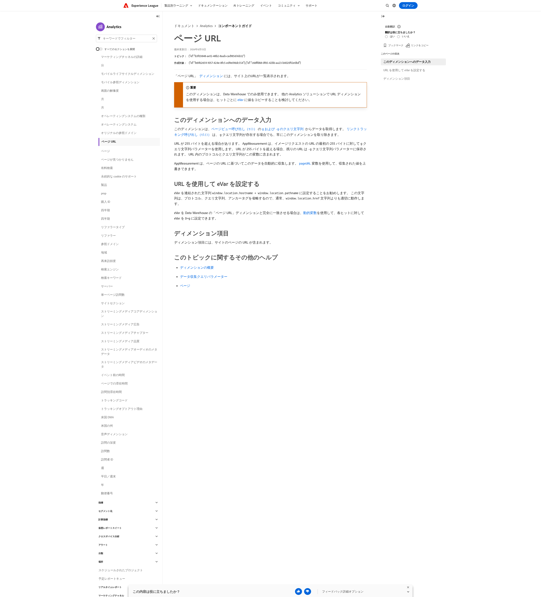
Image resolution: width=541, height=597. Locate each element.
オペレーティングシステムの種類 (123, 116)
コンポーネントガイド (235, 26)
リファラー (108, 235)
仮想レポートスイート (110, 527)
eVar (240, 100)
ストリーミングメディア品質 (120, 341)
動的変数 (310, 213)
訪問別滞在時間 (111, 392)
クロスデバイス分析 (108, 536)
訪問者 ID (107, 459)
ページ (185, 286)
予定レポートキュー (111, 579)
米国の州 (107, 426)
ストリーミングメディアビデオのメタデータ (129, 364)
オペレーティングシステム (119, 124)
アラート (103, 544)
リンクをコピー (420, 45)
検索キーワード (111, 278)
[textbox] (126, 38)
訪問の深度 (108, 442)
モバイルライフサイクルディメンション (127, 74)
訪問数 (105, 451)
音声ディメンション (114, 434)
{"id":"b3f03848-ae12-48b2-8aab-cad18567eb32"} (217, 56)
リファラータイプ (113, 227)
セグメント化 (105, 511)
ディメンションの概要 (197, 267)
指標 (100, 502)
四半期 (105, 210)
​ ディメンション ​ (211, 76)
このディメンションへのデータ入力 (407, 62)
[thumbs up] (298, 591)
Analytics (206, 26)
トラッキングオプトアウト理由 (121, 409)
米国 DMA (107, 417)
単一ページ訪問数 (113, 295)
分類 (100, 553)
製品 (104, 185)
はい (392, 36)
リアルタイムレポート (110, 587)
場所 (100, 561)
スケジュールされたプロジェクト (120, 570)
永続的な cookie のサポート (119, 176)
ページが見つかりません (117, 159)
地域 (104, 252)
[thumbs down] (307, 591)
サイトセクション (113, 303)
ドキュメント (184, 26)
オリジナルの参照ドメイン (119, 133)
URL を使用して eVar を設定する (404, 70)
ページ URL (108, 141)
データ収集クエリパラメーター (203, 276)
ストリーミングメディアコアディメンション (129, 313)
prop (103, 193)
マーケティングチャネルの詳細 (121, 57)
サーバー (107, 286)
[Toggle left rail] (158, 16)
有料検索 (107, 168)
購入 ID (105, 202)
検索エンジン (110, 269)
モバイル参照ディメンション (120, 82)
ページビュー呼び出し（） (234, 129)
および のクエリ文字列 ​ (283, 129)
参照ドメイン (110, 244)
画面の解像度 (110, 91)
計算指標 (103, 519)
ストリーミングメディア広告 (120, 324)
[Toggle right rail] (383, 16)
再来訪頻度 (108, 261)
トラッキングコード (114, 400)
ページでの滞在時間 (114, 383)
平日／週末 (108, 476)
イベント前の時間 (113, 375)
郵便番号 (107, 493)
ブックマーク (395, 45)
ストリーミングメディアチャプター (124, 333)
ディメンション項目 (396, 78)
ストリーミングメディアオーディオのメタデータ (129, 352)
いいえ (406, 36)
